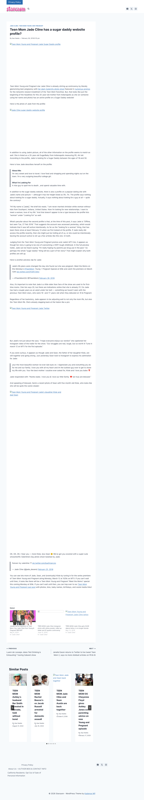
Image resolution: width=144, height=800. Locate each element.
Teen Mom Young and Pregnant (31, 26)
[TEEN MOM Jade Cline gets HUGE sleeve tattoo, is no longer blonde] (78, 617)
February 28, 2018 (47, 278)
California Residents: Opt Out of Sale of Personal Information (24, 774)
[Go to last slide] (12, 707)
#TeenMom (29, 269)
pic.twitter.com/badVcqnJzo (44, 563)
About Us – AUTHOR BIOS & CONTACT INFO (27, 769)
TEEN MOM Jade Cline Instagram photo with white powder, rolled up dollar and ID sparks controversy (50, 628)
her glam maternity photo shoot (51, 89)
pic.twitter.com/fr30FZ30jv (28, 272)
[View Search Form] (28, 9)
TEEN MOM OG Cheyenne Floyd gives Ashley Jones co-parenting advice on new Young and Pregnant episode (84, 709)
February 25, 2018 (45, 569)
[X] (131, 9)
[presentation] (18, 680)
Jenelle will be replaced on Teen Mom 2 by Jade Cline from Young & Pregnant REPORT (22, 628)
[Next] (89, 707)
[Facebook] (127, 9)
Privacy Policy (14, 2)
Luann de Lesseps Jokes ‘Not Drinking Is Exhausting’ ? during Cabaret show (24, 652)
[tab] (46, 743)
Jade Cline (14, 26)
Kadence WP (90, 793)
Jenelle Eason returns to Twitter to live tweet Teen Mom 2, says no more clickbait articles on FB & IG (74, 652)
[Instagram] (135, 9)
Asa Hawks (16, 38)
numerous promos (82, 89)
